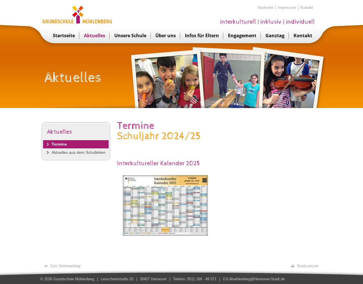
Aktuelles (94, 35)
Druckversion (307, 266)
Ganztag (274, 35)
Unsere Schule (130, 35)
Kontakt (306, 7)
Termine (59, 144)
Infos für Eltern (202, 35)
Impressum (287, 7)
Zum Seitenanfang (65, 266)
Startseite (265, 7)
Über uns (165, 35)
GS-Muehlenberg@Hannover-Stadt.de (254, 279)
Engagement (242, 35)
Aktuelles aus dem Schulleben (78, 152)
